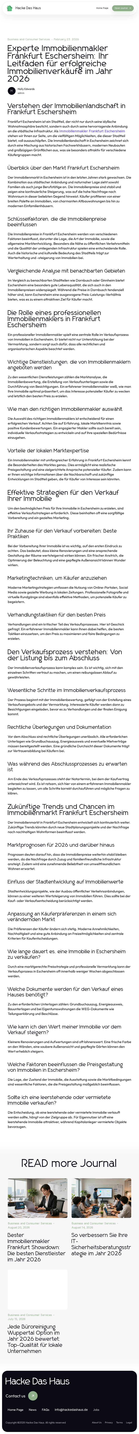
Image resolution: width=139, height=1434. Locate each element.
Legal (129, 1422)
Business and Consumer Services (29, 39)
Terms (119, 1422)
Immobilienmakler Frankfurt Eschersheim (92, 131)
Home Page (15, 1410)
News (32, 1410)
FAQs (45, 1410)
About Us (97, 1422)
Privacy (109, 1422)
